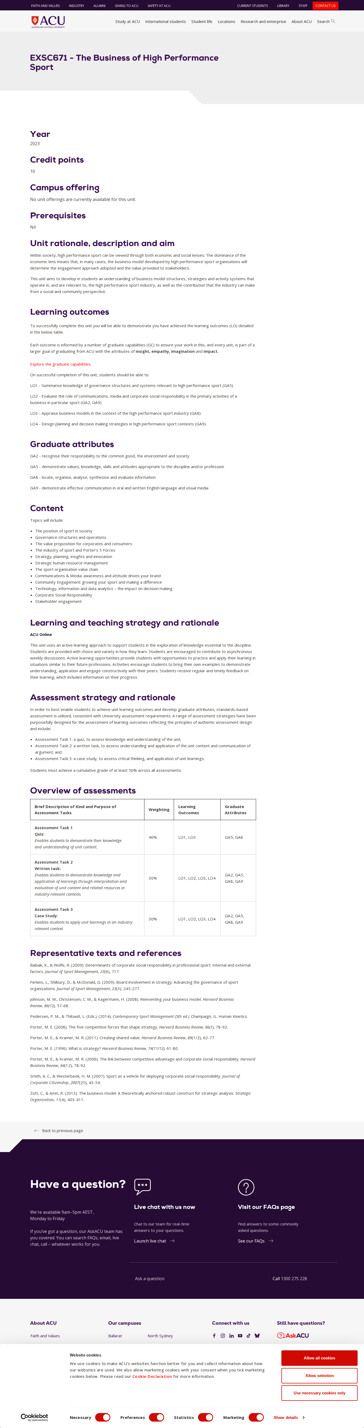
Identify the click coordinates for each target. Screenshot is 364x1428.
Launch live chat (150, 1241)
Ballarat (115, 1335)
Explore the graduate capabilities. (60, 364)
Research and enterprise (263, 21)
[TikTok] (248, 1336)
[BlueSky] (257, 1336)
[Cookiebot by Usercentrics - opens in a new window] (34, 1418)
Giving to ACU (126, 5)
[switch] (156, 1417)
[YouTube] (240, 1336)
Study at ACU (127, 21)
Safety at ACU (159, 5)
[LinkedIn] (231, 1336)
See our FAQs (251, 1241)
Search (323, 21)
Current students (252, 5)
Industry (76, 5)
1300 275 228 (294, 1278)
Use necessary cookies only (319, 1393)
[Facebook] (214, 1336)
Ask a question (149, 1278)
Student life (201, 21)
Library (283, 5)
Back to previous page (62, 1130)
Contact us (325, 5)
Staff (303, 5)
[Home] (48, 22)
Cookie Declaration (152, 1376)
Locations (226, 21)
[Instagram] (223, 1336)
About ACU (302, 21)
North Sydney (160, 1335)
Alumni (100, 5)
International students (165, 21)
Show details (286, 1417)
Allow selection (319, 1375)
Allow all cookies (319, 1358)
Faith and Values (45, 5)
